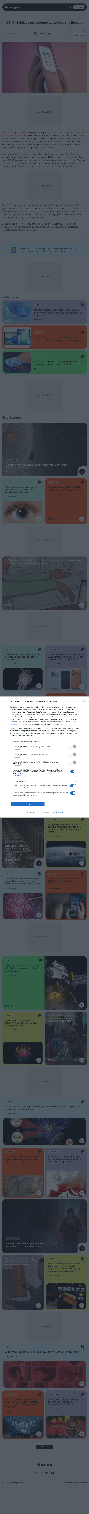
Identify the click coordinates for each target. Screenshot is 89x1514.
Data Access (44, 812)
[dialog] (44, 757)
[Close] (84, 701)
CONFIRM (28, 804)
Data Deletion (31, 812)
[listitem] (44, 741)
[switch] (73, 746)
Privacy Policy (58, 812)
